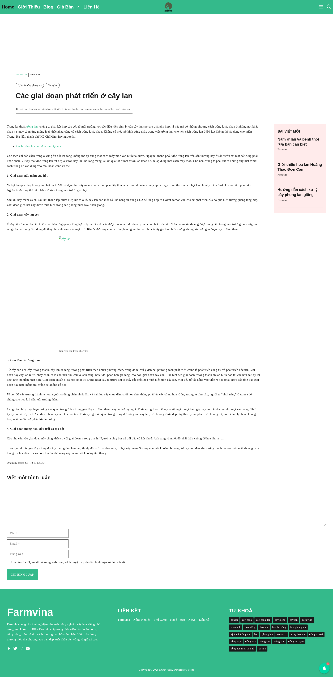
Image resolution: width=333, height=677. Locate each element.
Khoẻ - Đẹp (177, 619)
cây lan (23, 109)
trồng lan (125, 109)
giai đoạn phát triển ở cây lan (56, 109)
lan (81, 109)
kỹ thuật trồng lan (240, 634)
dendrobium (35, 109)
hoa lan (75, 109)
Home (8, 7)
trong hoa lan (298, 634)
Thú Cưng (160, 619)
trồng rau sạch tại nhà (242, 648)
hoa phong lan (298, 627)
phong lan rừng (111, 109)
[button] (329, 7)
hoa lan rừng (279, 627)
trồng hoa (250, 641)
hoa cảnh (236, 627)
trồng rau (279, 641)
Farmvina (35, 74)
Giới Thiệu (29, 7)
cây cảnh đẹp (263, 619)
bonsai (234, 619)
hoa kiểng (250, 627)
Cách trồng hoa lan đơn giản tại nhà (39, 146)
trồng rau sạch (296, 641)
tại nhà (262, 648)
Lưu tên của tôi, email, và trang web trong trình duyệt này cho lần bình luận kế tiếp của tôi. (68, 562)
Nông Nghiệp (141, 619)
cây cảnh (247, 619)
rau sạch (281, 634)
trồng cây (236, 641)
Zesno (191, 669)
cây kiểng (280, 619)
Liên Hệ (91, 7)
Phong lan (52, 85)
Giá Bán (65, 7)
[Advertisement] (166, 40)
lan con (88, 109)
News (191, 619)
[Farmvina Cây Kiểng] (168, 7)
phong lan (98, 109)
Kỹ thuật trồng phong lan (30, 85)
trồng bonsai (316, 634)
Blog (48, 7)
